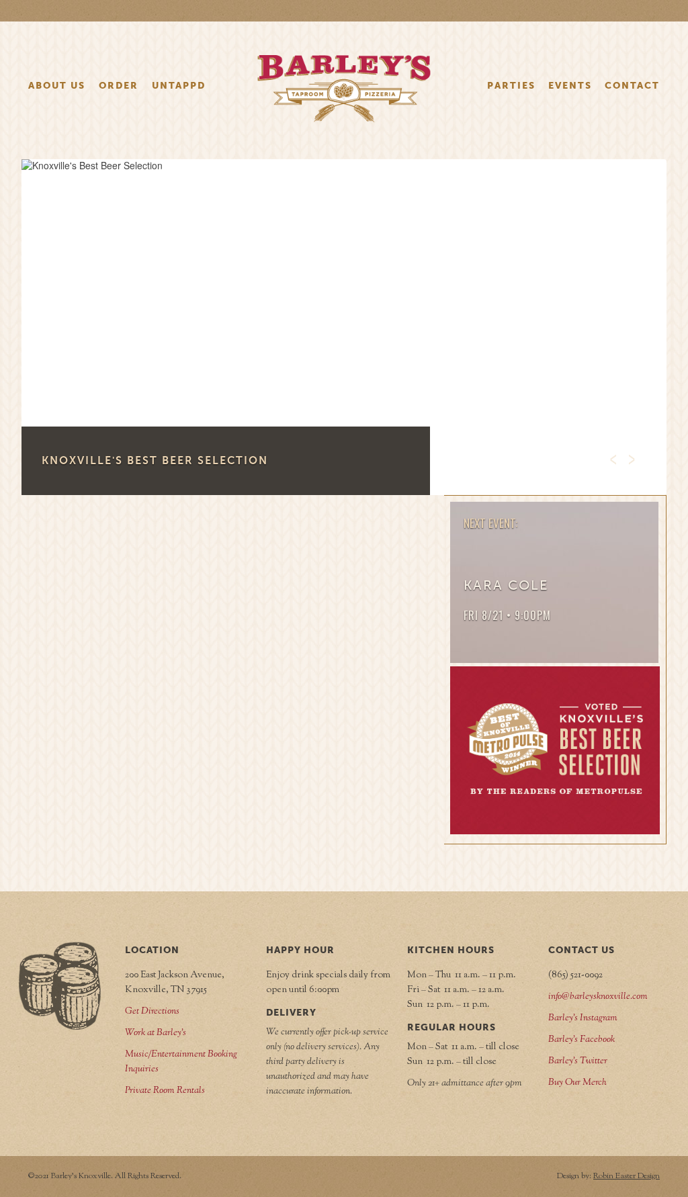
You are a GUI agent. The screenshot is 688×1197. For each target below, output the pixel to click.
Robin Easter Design (626, 1176)
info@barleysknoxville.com (598, 997)
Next (627, 455)
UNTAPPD (179, 85)
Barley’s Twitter (577, 1061)
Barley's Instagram (582, 1018)
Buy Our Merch (577, 1083)
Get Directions (152, 1011)
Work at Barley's (155, 1033)
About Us (56, 85)
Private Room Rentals (165, 1091)
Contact (632, 85)
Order (118, 85)
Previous (608, 455)
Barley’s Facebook (581, 1040)
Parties (511, 85)
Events (570, 85)
